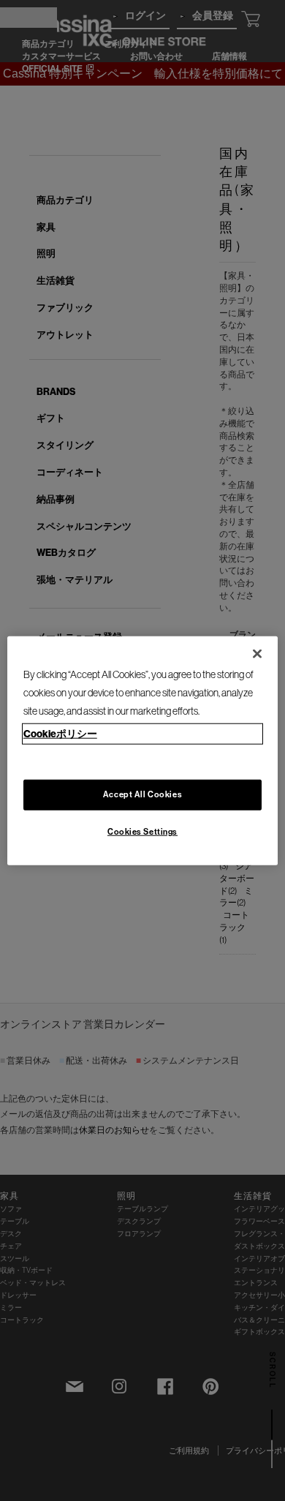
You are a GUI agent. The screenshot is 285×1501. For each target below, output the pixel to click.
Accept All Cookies (142, 794)
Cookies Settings (142, 831)
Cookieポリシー (60, 733)
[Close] (257, 654)
